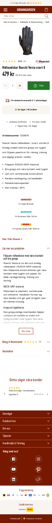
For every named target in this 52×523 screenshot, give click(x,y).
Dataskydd (15, 518)
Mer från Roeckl (11, 239)
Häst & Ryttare (10, 22)
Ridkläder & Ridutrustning (31, 22)
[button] (36, 3)
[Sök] (46, 16)
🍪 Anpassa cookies (32, 518)
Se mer (26, 331)
